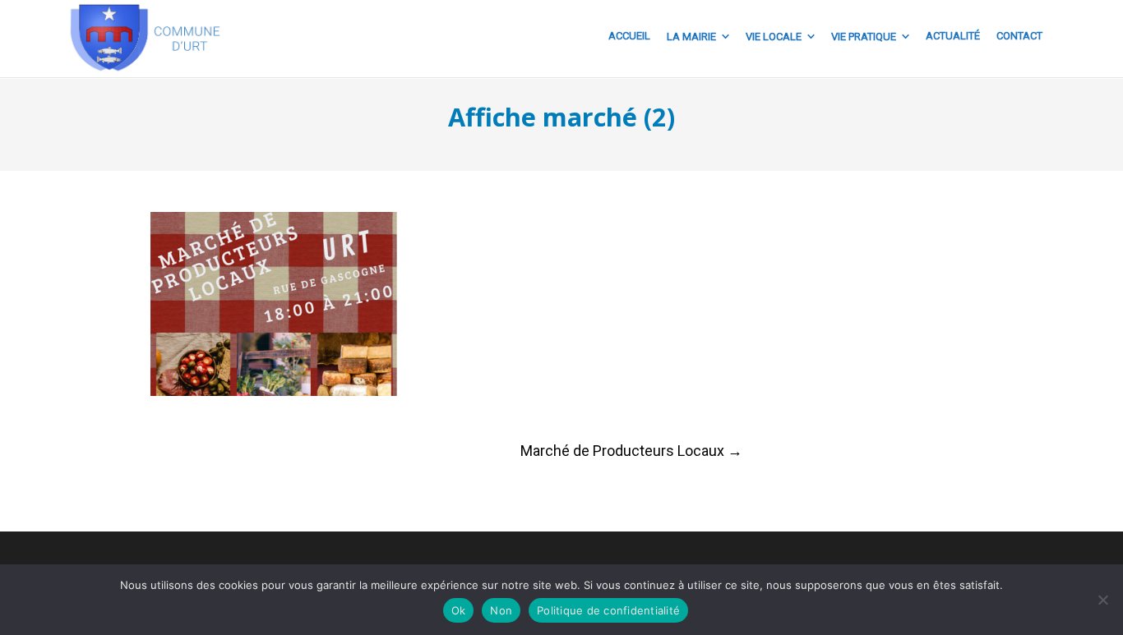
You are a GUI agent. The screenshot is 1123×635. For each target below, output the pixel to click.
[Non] (1102, 599)
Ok (458, 610)
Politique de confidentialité (608, 610)
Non (501, 610)
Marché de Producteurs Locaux (631, 450)
